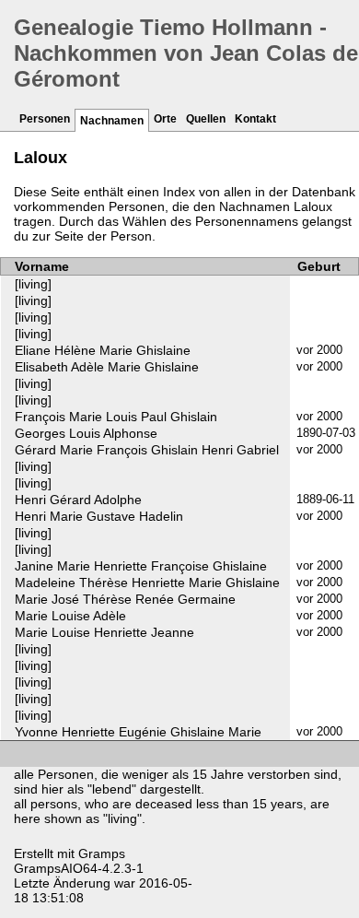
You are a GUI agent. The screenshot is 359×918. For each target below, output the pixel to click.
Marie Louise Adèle (70, 615)
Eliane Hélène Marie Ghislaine (103, 350)
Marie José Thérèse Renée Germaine (125, 599)
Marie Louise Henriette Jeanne (104, 632)
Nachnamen (112, 120)
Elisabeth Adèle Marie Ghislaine (107, 366)
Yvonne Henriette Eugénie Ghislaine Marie (138, 731)
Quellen (206, 118)
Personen (44, 118)
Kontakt (255, 118)
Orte (165, 118)
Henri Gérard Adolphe (78, 499)
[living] (33, 284)
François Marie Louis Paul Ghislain (116, 416)
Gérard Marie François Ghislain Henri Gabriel (147, 449)
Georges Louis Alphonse (86, 433)
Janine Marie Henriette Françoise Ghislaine (141, 566)
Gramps (101, 853)
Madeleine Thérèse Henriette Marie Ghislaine (147, 582)
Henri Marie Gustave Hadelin (99, 516)
